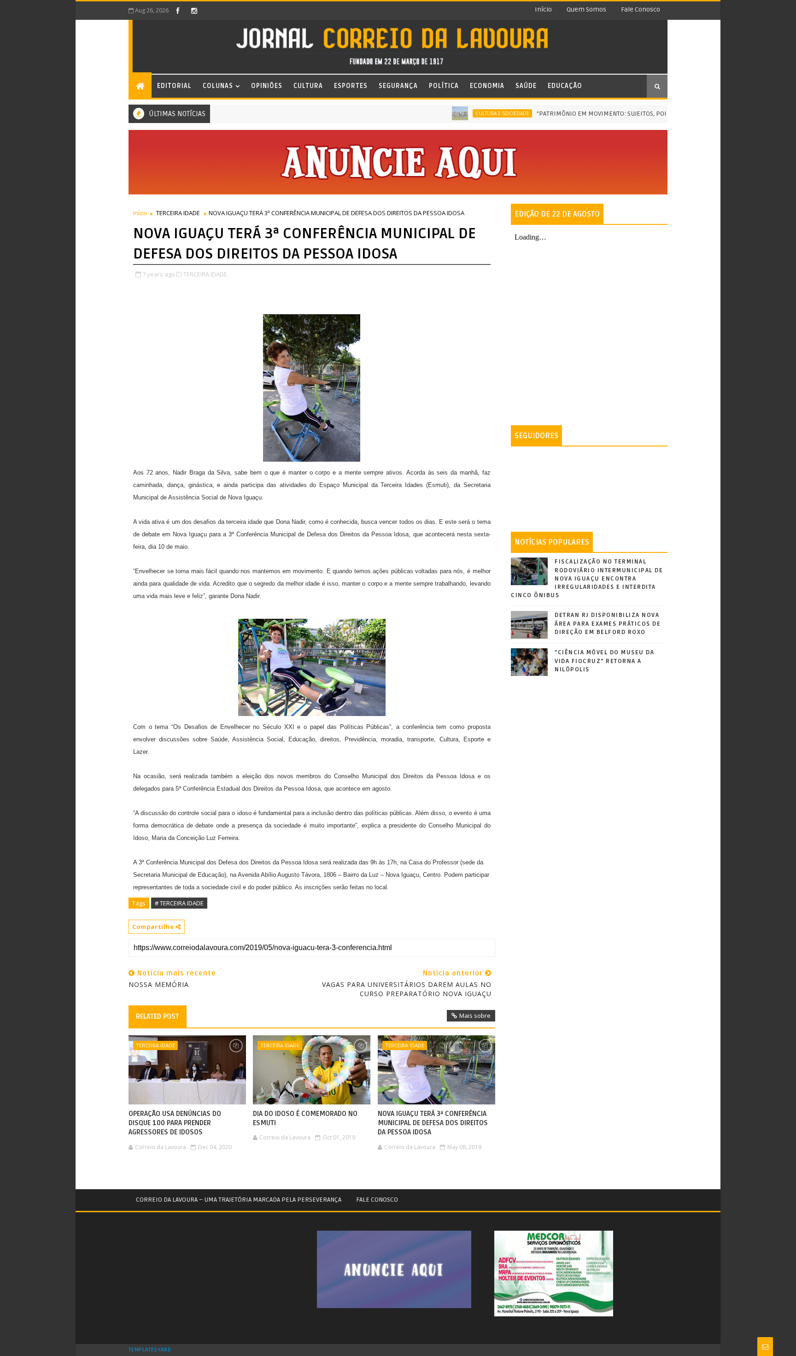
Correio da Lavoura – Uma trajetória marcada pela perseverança (238, 1199)
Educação (565, 86)
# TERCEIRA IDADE (179, 903)
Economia (487, 86)
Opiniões (266, 86)
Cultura (308, 86)
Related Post (157, 1016)
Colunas (218, 86)
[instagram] (194, 11)
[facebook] (178, 11)
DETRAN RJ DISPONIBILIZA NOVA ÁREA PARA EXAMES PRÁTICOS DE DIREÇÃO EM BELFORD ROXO (608, 623)
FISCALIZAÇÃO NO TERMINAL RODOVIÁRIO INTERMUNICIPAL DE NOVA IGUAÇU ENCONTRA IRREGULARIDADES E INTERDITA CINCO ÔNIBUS (587, 578)
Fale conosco (640, 9)
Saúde (526, 86)
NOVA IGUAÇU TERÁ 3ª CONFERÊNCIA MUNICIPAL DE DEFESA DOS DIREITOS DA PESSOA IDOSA (433, 1123)
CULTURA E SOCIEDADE (475, 113)
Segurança (398, 86)
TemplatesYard (150, 1350)
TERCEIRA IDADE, (205, 274)
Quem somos (586, 9)
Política (444, 86)
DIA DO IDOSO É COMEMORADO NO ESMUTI (305, 1118)
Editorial (174, 86)
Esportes (351, 86)
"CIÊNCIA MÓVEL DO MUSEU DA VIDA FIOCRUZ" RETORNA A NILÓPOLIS (604, 661)
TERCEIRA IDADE (178, 213)
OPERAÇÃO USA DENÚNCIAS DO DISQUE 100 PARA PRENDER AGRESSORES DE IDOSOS (175, 1123)
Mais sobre (475, 1015)
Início (543, 9)
